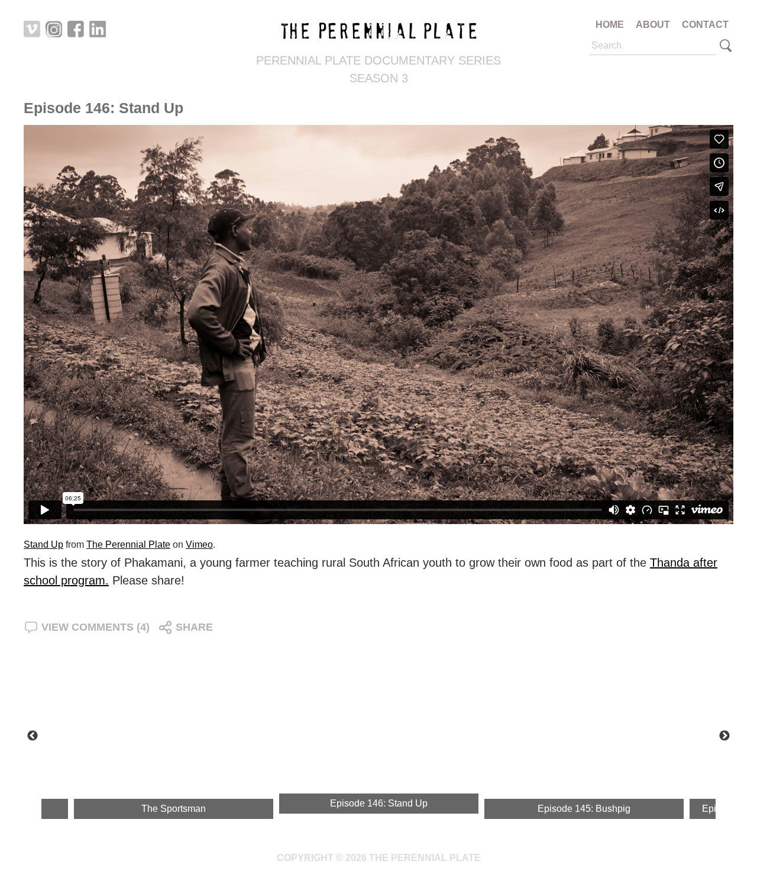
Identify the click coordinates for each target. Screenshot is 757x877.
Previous (32, 736)
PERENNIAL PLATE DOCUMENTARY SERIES (378, 60)
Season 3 (379, 78)
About (653, 25)
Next (724, 736)
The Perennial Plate (128, 544)
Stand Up (43, 544)
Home (610, 25)
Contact (705, 25)
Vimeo (199, 544)
